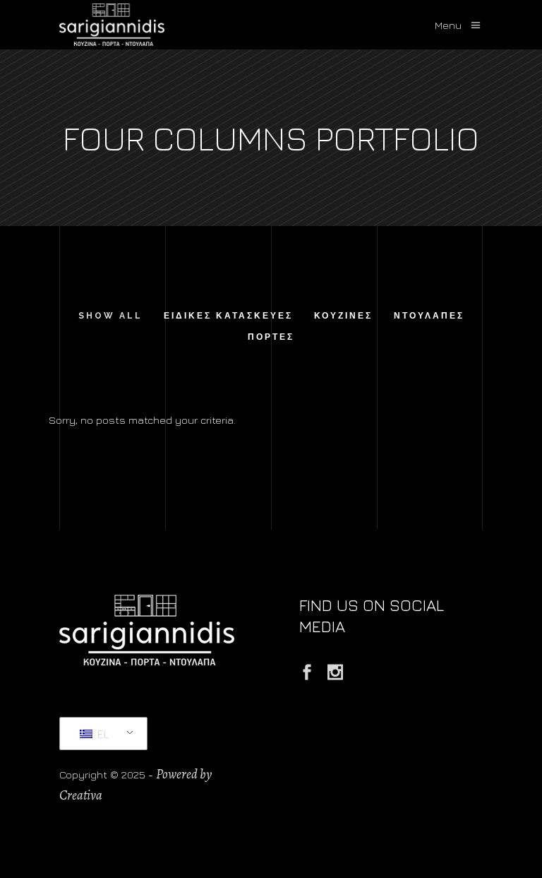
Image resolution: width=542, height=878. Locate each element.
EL (102, 734)
